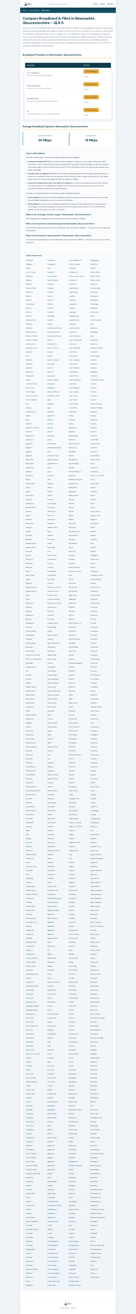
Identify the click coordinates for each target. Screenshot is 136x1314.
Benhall (28, 531)
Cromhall (29, 1225)
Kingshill (50, 1158)
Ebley (49, 400)
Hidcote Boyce (52, 906)
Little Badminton (53, 1241)
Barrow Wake (30, 484)
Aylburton (29, 424)
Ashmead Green (31, 384)
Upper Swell (94, 910)
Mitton (71, 547)
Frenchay (50, 611)
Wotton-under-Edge (97, 1245)
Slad (91, 324)
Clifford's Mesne (31, 1082)
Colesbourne (30, 1138)
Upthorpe (93, 918)
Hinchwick (50, 970)
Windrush (93, 1134)
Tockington (94, 731)
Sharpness (72, 1273)
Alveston (29, 316)
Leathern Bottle (52, 1202)
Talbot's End (94, 559)
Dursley (49, 340)
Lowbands (72, 324)
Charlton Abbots (31, 958)
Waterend (93, 978)
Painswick (72, 886)
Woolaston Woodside (97, 1217)
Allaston (28, 300)
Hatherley (50, 835)
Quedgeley (72, 1078)
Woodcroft (94, 1178)
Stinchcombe (95, 444)
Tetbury (93, 583)
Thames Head (95, 595)
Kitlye (49, 1178)
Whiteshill (93, 1074)
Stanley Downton (96, 404)
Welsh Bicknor (95, 1002)
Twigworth (93, 807)
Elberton (50, 420)
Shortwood (94, 292)
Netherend (72, 627)
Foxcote (50, 583)
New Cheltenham (75, 639)
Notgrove (72, 763)
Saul (70, 1225)
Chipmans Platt (31, 1002)
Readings (72, 1098)
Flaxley (49, 543)
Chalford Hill (30, 930)
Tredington (94, 763)
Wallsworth (94, 946)
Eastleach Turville (53, 396)
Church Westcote (32, 1026)
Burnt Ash (29, 843)
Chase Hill (29, 970)
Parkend (71, 910)
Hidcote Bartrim (52, 902)
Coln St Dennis (31, 1158)
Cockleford (29, 1114)
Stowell (92, 488)
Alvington (29, 324)
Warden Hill (94, 962)
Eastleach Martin (53, 392)
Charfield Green (31, 942)
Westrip (93, 1046)
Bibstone (29, 567)
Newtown (72, 683)
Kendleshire (51, 1110)
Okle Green (72, 803)
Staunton (93, 428)
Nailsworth (72, 603)
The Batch (93, 599)
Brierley (28, 727)
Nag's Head (73, 595)
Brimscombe (30, 739)
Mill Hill (71, 511)
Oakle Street (73, 791)
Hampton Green (52, 779)
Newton (71, 679)
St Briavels (94, 376)
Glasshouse (51, 647)
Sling (91, 336)
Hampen (50, 767)
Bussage (29, 846)
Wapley (92, 958)
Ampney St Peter (32, 340)
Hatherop (50, 839)
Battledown (30, 504)
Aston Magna (30, 392)
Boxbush (29, 675)
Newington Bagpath (75, 663)
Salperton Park (74, 1209)
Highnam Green (52, 938)
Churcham (29, 1030)
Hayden (49, 858)
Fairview (50, 492)
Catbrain (29, 902)
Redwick (71, 1114)
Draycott (50, 296)
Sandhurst (72, 1213)
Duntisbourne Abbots (54, 328)
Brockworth (30, 783)
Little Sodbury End (53, 1281)
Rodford (71, 1138)
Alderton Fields (31, 288)
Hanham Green (52, 791)
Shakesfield (73, 1265)
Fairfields (50, 484)
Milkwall (71, 504)
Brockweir (29, 779)
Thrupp (92, 691)
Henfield (50, 878)
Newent (71, 655)
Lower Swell (73, 400)
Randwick (72, 1090)
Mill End (71, 508)
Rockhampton (73, 1122)
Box (27, 671)
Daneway (29, 1257)
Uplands (93, 839)
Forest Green (52, 555)
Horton (49, 1010)
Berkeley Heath (31, 543)
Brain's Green (30, 695)
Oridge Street (73, 851)
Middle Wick (73, 488)
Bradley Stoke (30, 691)
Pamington (72, 894)
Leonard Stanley (53, 1221)
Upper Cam (94, 851)
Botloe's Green (31, 631)
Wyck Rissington (96, 1249)
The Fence (94, 615)
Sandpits (72, 1217)
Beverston (29, 559)
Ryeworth (72, 1194)
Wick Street (94, 1114)
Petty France (73, 938)
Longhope (72, 300)
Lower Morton (73, 376)
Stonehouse (94, 472)
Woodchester (95, 1174)
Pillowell (71, 954)
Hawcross (50, 843)
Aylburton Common (32, 428)
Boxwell (28, 679)
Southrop (93, 368)
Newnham (72, 671)
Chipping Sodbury (32, 1010)
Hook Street (51, 994)
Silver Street (94, 312)
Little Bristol (51, 1249)
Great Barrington (53, 679)
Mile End (71, 500)
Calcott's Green (31, 867)
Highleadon (51, 930)
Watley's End (94, 998)
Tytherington (94, 823)
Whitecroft (94, 1070)
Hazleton (50, 862)
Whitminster (94, 1094)
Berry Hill (29, 551)
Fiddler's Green (52, 527)
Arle (27, 356)
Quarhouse (72, 1074)
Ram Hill (71, 1086)
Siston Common (95, 320)
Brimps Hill (29, 731)
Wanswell (93, 954)
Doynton (50, 292)
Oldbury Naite (73, 819)
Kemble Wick (51, 1094)
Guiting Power (52, 727)
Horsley (50, 1006)
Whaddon (93, 1050)
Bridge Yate (30, 719)
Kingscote (50, 1146)
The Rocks (94, 663)
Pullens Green (73, 1054)
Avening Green (31, 412)
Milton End (72, 523)
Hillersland (50, 962)
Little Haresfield (52, 1257)
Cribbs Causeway (32, 1221)
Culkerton (29, 1241)
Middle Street (73, 484)
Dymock (50, 352)
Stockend (93, 448)
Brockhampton (31, 767)
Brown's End (30, 815)
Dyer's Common (52, 348)
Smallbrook (94, 340)
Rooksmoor (73, 1150)
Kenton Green (52, 1118)
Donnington (51, 260)
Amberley (29, 328)
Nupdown (72, 771)
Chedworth (30, 982)
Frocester (50, 619)
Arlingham (29, 364)
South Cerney (95, 356)
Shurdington (94, 300)
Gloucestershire (34, 10)
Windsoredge (95, 1138)
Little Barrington (53, 1245)
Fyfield (49, 631)
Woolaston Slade (96, 1213)
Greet (49, 715)
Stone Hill (93, 468)
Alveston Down (31, 320)
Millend (71, 516)
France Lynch (51, 607)
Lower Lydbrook (74, 368)
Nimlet (71, 707)
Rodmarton (72, 1146)
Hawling (50, 855)
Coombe (29, 1190)
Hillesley (50, 966)
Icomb (49, 1054)
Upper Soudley (95, 906)
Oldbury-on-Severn (75, 827)
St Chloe (93, 384)
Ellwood (50, 432)
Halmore (50, 751)
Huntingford (51, 1034)
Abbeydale (29, 260)
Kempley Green (52, 1102)
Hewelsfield (51, 894)
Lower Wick (73, 408)
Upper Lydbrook (95, 882)
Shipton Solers (95, 280)
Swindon (93, 535)
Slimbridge (93, 332)
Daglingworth (30, 1249)
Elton (49, 452)
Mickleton (72, 476)
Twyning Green (95, 819)
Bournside (29, 647)
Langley (50, 1186)
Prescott (72, 1018)
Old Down (72, 807)
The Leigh (93, 635)
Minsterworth (73, 535)
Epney (49, 468)
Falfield (49, 496)
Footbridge (51, 547)
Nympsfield (73, 787)
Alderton (29, 284)
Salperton (72, 1205)
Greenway (50, 711)
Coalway (29, 1098)
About (102, 4)
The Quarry (94, 655)
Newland (72, 667)
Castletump (30, 898)
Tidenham (93, 703)
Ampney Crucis (31, 332)
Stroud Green (95, 511)
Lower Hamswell (74, 348)
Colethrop (29, 1142)
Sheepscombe (74, 1281)
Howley (49, 1022)
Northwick (72, 751)
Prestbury (72, 1022)
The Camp (93, 607)
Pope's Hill (72, 1006)
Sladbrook (93, 328)
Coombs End (30, 1194)
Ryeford (71, 1190)
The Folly (93, 623)
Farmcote (50, 516)
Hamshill (50, 783)
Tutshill (92, 803)
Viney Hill (93, 930)
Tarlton (92, 563)
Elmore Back (51, 444)
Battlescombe (31, 508)
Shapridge (72, 1269)
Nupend (71, 775)
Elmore (49, 440)
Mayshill (71, 468)
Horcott (50, 998)
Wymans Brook (95, 1257)
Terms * (87, 77)
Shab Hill (71, 1257)
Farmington (51, 520)
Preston (71, 1026)
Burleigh (28, 839)
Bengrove (29, 527)
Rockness (72, 1126)
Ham (48, 755)
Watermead (94, 986)
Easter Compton (53, 380)
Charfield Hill (30, 946)
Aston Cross (30, 388)
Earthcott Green (53, 360)
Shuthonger (94, 304)
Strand (92, 496)
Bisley (28, 595)
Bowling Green (31, 667)
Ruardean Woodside (76, 1166)
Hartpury (50, 827)
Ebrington (50, 404)
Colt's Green (30, 1162)
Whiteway (93, 1082)
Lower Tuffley (73, 404)
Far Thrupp (51, 508)
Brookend (29, 799)
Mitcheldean (73, 543)
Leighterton (51, 1217)
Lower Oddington (75, 380)
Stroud (92, 508)
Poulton (71, 1014)
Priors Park (72, 1038)
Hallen (49, 743)
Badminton (29, 440)
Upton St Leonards (96, 926)
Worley (92, 1229)
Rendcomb (72, 1118)
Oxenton (72, 874)
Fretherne (50, 615)
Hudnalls (50, 1030)
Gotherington (52, 671)
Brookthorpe (30, 807)
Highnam (50, 934)
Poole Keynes (73, 998)
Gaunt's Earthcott (53, 643)
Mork (70, 575)
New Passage (73, 647)
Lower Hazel (73, 352)
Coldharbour (30, 1130)
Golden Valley (52, 655)
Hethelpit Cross (52, 890)
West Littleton (95, 1014)
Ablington (29, 264)
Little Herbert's (52, 1261)
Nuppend (72, 783)
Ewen (49, 480)
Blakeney (29, 611)
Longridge (72, 312)
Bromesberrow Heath (33, 791)
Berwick (28, 555)
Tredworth (93, 767)
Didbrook (29, 1273)
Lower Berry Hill (74, 328)
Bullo (27, 835)
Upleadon (93, 843)
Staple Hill (93, 420)
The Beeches (94, 603)
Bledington (29, 615)
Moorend (72, 555)
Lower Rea (72, 384)
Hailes (49, 735)
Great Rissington (53, 683)
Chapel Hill (29, 934)
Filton (49, 531)
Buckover (29, 827)
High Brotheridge (53, 910)
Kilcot (49, 1126)
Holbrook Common (53, 982)
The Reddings (95, 659)
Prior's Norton (73, 1034)
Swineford (93, 539)
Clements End (31, 1078)
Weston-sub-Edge (96, 1038)
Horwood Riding (52, 1014)
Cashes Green (31, 890)
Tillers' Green (94, 711)
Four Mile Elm (51, 575)
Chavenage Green (32, 974)
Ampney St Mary (31, 336)
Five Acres (51, 539)
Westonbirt (94, 1042)
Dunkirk (49, 324)
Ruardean (72, 1158)
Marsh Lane (73, 448)
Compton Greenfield (33, 1174)
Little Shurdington (53, 1273)
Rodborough (73, 1134)
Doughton (50, 272)
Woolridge (93, 1221)
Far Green (50, 500)
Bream (28, 711)
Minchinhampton (74, 531)
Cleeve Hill (29, 1074)
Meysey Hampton (75, 472)
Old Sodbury (73, 815)
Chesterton (30, 998)
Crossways (29, 1237)
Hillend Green (51, 958)
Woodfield (93, 1182)
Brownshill (29, 819)
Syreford (93, 551)
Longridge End (74, 316)
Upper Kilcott (94, 878)
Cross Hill (29, 1233)
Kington (50, 1174)
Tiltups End (94, 719)
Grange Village (52, 675)
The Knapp (94, 631)
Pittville (71, 978)
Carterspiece (30, 886)
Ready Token (73, 1102)
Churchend (29, 1038)
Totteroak (93, 751)
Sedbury (71, 1233)
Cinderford (29, 1046)
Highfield (50, 922)
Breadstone (30, 707)
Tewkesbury (94, 591)
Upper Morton (95, 886)
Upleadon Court (95, 846)
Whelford (93, 1062)
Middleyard (72, 492)
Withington (94, 1162)
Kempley (50, 1098)
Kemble (49, 1090)
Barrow (28, 480)
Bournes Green (31, 643)
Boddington (30, 623)
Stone (92, 464)
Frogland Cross (52, 623)
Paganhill (72, 882)
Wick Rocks (94, 1110)
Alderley (28, 280)
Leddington (51, 1213)
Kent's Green (51, 1114)
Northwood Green (75, 755)
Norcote (72, 715)
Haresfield (50, 807)
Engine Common (53, 460)
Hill (48, 950)
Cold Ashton (30, 1122)
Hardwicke (50, 799)
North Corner (73, 731)
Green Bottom (52, 699)
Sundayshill (94, 523)
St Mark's (93, 388)
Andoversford (30, 344)
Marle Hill (72, 440)
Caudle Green (30, 906)
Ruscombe (72, 1182)
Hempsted (51, 874)
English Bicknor (52, 464)
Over (70, 855)
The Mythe (94, 639)
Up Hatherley (94, 835)
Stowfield (93, 492)
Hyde (49, 1042)
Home (95, 4)
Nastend (72, 611)
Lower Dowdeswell (75, 340)
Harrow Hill (50, 819)
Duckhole (50, 312)
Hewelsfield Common (54, 898)
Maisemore (72, 428)
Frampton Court (52, 591)
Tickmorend (94, 699)
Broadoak (29, 751)
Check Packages (91, 71)
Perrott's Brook (74, 934)
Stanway (93, 416)
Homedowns (51, 990)
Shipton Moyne (95, 272)
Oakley (71, 795)
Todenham (94, 739)
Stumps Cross (95, 516)
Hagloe (49, 731)
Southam (93, 360)
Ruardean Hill (73, 1162)
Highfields (50, 926)
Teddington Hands (96, 575)
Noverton (72, 767)
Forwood (50, 567)
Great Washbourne (53, 691)
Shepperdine (94, 260)
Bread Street (30, 703)
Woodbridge (94, 1170)
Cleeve (28, 1070)
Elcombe (50, 424)
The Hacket (94, 627)
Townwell (93, 759)
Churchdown (30, 1034)
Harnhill (49, 815)
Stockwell (93, 452)
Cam (27, 874)
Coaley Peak (30, 1090)
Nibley (71, 695)
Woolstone (94, 1225)
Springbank (94, 372)
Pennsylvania (73, 930)
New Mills (72, 643)
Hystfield (50, 1050)
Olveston (72, 846)
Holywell (50, 986)
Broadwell (29, 759)
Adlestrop (29, 276)
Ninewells (72, 711)
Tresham (93, 771)
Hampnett (50, 771)
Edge (49, 408)
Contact (110, 4)
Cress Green (30, 1217)
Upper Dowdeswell (96, 858)
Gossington (51, 667)
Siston (92, 316)
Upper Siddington (96, 898)
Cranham (29, 1213)
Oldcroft (72, 831)
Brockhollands (30, 775)
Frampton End (52, 595)
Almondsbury (30, 304)
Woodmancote (95, 1194)
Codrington (30, 1118)
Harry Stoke (51, 823)
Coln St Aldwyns (31, 1154)
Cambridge (29, 878)
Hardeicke (50, 795)
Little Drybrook (52, 1253)
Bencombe (29, 523)
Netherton (72, 631)
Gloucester (51, 651)
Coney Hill (29, 1182)
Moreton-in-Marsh (75, 571)
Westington (94, 1034)
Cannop (28, 882)
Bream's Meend (31, 715)
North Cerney (73, 723)
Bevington (29, 563)
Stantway (93, 412)
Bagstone (29, 456)
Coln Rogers (30, 1150)
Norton (71, 759)
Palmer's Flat (73, 890)
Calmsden (29, 870)
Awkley (28, 416)
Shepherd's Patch (75, 1285)
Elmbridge (50, 436)
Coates (28, 1102)
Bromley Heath (31, 795)
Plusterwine (73, 990)
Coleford (29, 1134)
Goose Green (52, 659)
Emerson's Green (53, 456)
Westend (93, 1022)
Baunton (29, 511)
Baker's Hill (29, 460)
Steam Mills (94, 440)
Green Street (52, 703)
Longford (72, 296)
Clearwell (29, 1066)
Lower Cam (73, 332)
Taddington (94, 555)
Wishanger (94, 1158)
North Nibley (73, 735)
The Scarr (93, 667)
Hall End (50, 739)
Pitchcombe (73, 970)
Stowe (92, 480)
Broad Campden (31, 747)
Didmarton (29, 1277)
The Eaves (93, 611)
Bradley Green (31, 687)
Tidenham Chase (96, 707)
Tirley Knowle (94, 727)
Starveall (93, 424)
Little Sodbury (52, 1277)
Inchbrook (50, 1058)
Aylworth (29, 432)
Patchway (72, 922)
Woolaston (94, 1205)
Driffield (50, 304)
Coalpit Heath (30, 1094)
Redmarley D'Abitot (75, 1110)
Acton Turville (30, 272)
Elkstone (50, 428)
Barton (28, 488)
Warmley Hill (94, 970)
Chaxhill (28, 978)
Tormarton (94, 743)
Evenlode (50, 476)
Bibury (28, 571)
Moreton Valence (75, 567)
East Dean (50, 364)
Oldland (71, 839)
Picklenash (72, 942)
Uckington (93, 827)
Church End (30, 1018)
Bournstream (30, 651)
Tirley (92, 723)
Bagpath (29, 448)
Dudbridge (50, 316)
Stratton (93, 500)
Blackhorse (29, 603)
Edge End (50, 412)
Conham (29, 1186)
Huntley (50, 1038)
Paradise (72, 902)
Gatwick (50, 639)
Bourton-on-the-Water (34, 659)
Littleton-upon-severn (77, 276)
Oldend (71, 835)
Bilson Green (30, 575)
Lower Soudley (74, 392)
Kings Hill (50, 1142)
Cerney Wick (30, 910)
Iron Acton (51, 1070)
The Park (93, 643)
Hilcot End (50, 946)
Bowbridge (29, 663)
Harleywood (51, 811)
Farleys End (51, 511)
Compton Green (31, 1170)
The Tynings (94, 679)
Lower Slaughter (74, 388)
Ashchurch (29, 372)
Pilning (71, 962)
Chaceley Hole (31, 918)
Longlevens (73, 304)
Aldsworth (29, 292)
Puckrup (71, 1046)
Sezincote (72, 1253)
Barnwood (29, 476)
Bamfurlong (30, 468)
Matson (71, 456)
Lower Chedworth (75, 336)
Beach (28, 516)
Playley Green (73, 982)
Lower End (72, 344)
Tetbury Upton (95, 587)
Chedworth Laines (32, 986)
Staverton (93, 436)
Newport (72, 675)
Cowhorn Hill (30, 1205)
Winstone (93, 1146)
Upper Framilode (96, 870)
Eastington (51, 384)
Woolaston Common (97, 1209)
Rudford (71, 1174)
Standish (93, 400)
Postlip (71, 1010)
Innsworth (50, 1066)
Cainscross (30, 858)
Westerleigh (94, 1026)
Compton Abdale (32, 1166)
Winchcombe (94, 1130)
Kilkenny (50, 1130)
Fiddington (51, 523)
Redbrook (72, 1106)
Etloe (49, 472)
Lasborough (51, 1194)
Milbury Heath (73, 496)
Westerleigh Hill (95, 1030)
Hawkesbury (51, 846)
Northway (72, 747)
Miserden (72, 539)
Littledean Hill (73, 272)
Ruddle (71, 1170)
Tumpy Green (94, 787)
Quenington (73, 1082)
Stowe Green (94, 484)
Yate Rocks (94, 1269)
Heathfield (51, 870)
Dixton (28, 1281)
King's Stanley (52, 1138)
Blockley (29, 619)
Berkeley (29, 539)
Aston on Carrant (32, 396)
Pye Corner (72, 1070)
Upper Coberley (95, 855)
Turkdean (93, 795)
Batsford (29, 500)
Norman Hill (72, 719)
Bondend (29, 627)
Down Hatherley (52, 280)
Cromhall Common (32, 1229)
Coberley (29, 1106)
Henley (49, 882)
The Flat (93, 619)
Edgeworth (51, 416)
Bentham (29, 535)
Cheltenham (30, 990)
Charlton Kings (31, 962)
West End (93, 1006)
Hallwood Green (52, 747)
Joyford (49, 1086)
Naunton (72, 619)
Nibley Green (73, 703)
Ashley (28, 380)
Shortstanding (95, 288)
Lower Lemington (75, 360)
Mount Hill (72, 583)
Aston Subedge (31, 400)
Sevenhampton (74, 1245)
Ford (48, 551)
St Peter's (93, 396)
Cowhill (28, 1202)
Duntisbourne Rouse (54, 336)
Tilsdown (93, 715)
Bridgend (29, 723)
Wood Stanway (95, 1166)
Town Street (94, 755)
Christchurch (30, 1014)
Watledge (93, 994)
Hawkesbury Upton (53, 851)
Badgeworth (30, 436)
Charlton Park (30, 966)
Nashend (72, 607)
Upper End (93, 862)
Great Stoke (51, 687)
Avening (28, 408)
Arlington (29, 368)
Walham (93, 938)
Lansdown (50, 1190)
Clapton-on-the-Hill (33, 1054)
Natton (71, 615)
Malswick (72, 432)
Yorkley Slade (94, 1277)
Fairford (49, 488)
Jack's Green (51, 1078)
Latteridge (51, 1197)
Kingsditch (51, 1154)
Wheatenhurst (95, 1058)
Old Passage (73, 811)
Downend (50, 284)
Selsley (71, 1237)
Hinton (49, 974)
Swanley (93, 531)
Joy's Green (51, 1082)
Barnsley (29, 472)
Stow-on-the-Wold (97, 476)
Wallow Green (95, 942)
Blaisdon (29, 607)
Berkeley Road (31, 547)
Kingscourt (51, 1150)
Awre (27, 420)
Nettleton (72, 635)
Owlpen (71, 867)
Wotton (93, 1241)
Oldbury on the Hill (75, 823)
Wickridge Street (96, 1118)
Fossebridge (51, 571)
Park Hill (71, 906)
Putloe (71, 1066)
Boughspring (30, 635)
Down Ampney (52, 276)
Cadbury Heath (31, 855)
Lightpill (50, 1229)
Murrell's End (73, 587)
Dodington (29, 1285)
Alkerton (29, 296)
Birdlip (28, 579)
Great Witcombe (53, 695)
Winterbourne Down (97, 1154)
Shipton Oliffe (95, 276)
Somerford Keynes (96, 348)
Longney (72, 308)
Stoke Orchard (95, 460)
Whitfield (93, 1090)
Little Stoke (51, 1285)
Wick (92, 1106)
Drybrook (50, 308)
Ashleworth (30, 376)
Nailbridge (72, 599)
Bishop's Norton (31, 591)
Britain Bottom (31, 743)
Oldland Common (75, 843)
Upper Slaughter (95, 902)
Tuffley (92, 783)
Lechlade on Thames (54, 1205)
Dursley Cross (52, 344)
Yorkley (92, 1273)
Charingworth (30, 954)
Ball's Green (30, 464)
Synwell (92, 547)
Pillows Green (73, 958)
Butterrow (29, 851)
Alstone (28, 308)
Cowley (28, 1209)
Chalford (29, 926)
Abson (28, 268)
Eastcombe (51, 376)
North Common (74, 727)
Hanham (50, 787)
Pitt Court (72, 974)
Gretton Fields (52, 723)
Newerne (72, 659)
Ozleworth (72, 878)
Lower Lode (73, 364)
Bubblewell (29, 823)
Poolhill (71, 1002)
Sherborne (93, 264)
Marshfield (72, 452)
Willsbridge (94, 1126)
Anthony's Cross (31, 348)
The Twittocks (95, 675)
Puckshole (72, 1050)
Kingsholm (50, 1162)
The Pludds (94, 647)
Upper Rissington (96, 894)
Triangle (93, 775)
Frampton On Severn (54, 603)
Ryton (71, 1197)
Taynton (93, 567)
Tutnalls (93, 799)
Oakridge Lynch (74, 799)
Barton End (29, 496)
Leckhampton (52, 1209)
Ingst (49, 1062)
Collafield (29, 1146)
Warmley (93, 966)
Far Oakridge (51, 504)
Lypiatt (71, 424)
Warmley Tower (95, 974)
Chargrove (29, 950)
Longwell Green (74, 320)
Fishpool (50, 535)
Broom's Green (31, 811)
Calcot (28, 862)
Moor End (72, 551)
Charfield (29, 938)
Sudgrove (93, 520)
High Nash (50, 914)
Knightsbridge (52, 1182)
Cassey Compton (32, 894)
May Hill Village (74, 464)
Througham (94, 687)
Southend (93, 364)
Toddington (94, 735)
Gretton (50, 719)
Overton (72, 862)
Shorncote (94, 284)
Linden (49, 1233)
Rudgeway (72, 1178)
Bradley (28, 683)
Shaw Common (74, 1277)
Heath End (50, 867)
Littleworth (72, 280)
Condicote (29, 1178)
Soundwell (93, 352)
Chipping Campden (32, 1006)
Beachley (29, 520)
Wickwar (93, 1122)
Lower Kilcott (73, 356)
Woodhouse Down (96, 1190)
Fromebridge (51, 627)
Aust (27, 404)
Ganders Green (52, 635)
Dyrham (50, 356)
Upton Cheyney (95, 922)
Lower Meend (73, 372)
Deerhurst (29, 1265)
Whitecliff (93, 1066)
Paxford (71, 926)
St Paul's (93, 392)
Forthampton (51, 559)
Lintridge (50, 1237)
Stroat (92, 504)
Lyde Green (73, 412)
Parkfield (72, 918)
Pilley (70, 950)
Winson (92, 1142)
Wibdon (93, 1102)
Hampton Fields (52, 775)
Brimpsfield (30, 735)
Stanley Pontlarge (96, 408)
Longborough (73, 292)
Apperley (29, 352)
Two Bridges (94, 811)
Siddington (94, 308)
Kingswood (51, 1166)
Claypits (29, 1062)
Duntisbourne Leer (53, 332)
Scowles (72, 1229)
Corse (28, 1197)
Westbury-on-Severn (97, 1018)
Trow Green (94, 779)
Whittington (94, 1098)
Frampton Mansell (53, 599)
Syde (92, 543)
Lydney (71, 416)
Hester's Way (52, 886)
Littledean (72, 268)
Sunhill (92, 527)
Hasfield (50, 831)
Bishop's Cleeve (31, 587)
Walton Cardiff (95, 950)
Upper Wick (94, 914)
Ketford (50, 1122)
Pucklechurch (73, 1042)
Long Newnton (74, 288)
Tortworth (93, 747)
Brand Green (30, 699)
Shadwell (72, 1261)
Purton (71, 1058)
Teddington (94, 571)
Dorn (49, 268)
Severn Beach (73, 1249)
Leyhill (49, 1225)
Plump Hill (72, 986)
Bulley (28, 831)
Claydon (28, 1058)
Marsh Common (74, 444)
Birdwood (29, 583)
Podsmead (72, 994)
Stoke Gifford (94, 456)
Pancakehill (72, 898)
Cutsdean (29, 1245)
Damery (28, 1253)
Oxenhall (72, 870)
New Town (72, 651)
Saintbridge (73, 1202)
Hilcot (49, 942)
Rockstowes (73, 1130)
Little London (52, 1265)
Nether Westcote (75, 623)
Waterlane (93, 982)
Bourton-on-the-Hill (33, 655)
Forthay (50, 563)
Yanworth (93, 1261)
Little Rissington (53, 1269)
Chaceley (29, 914)
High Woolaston (52, 918)
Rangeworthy (73, 1094)
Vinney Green (94, 934)
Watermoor (94, 990)
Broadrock (29, 755)
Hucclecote (51, 1026)
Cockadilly (29, 1110)
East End (50, 368)
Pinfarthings (73, 966)
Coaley (28, 1086)
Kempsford (51, 1106)
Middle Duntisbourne (76, 480)
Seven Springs (74, 1241)
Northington (73, 739)
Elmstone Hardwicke (54, 448)
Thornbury (93, 683)
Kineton (50, 1134)
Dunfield (50, 320)
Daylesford (29, 1261)
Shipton (93, 268)
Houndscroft (51, 1018)
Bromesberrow (31, 787)
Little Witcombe (74, 264)
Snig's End (93, 344)
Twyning (93, 815)
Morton (71, 579)
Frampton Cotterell (54, 587)
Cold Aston (30, 1126)
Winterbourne (95, 1150)
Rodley (71, 1142)
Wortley (93, 1237)
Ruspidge (72, 1186)
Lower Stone (73, 396)
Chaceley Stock (31, 922)
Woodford (93, 1186)
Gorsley (50, 663)
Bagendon (29, 444)
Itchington (50, 1074)
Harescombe (51, 803)
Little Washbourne (75, 260)
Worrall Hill (93, 1233)
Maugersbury (73, 460)
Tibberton (93, 695)
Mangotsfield (73, 436)
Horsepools (51, 1002)
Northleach (72, 743)
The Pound (94, 651)
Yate (91, 1265)
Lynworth (72, 420)
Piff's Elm (72, 946)
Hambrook (50, 763)
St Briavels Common (97, 380)
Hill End (49, 954)
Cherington (30, 994)
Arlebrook (29, 360)
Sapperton (72, 1221)
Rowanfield (72, 1154)
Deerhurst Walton (32, 1269)
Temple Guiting (95, 579)
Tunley (92, 791)
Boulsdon (29, 639)
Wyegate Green (95, 1253)
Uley (91, 831)
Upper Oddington (96, 890)
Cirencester (30, 1050)
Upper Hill (93, 874)
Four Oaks (50, 579)
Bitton (28, 599)
